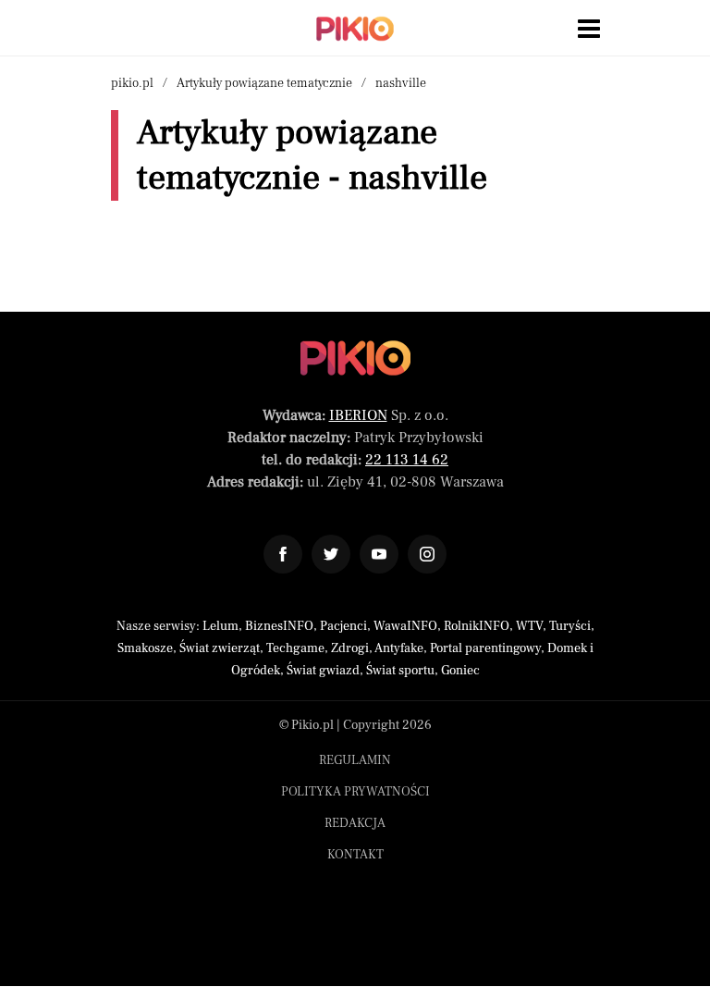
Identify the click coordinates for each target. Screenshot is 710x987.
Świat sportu (400, 670)
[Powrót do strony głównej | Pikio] (355, 28)
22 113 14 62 (406, 459)
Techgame (295, 648)
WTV (529, 626)
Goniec (460, 670)
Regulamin (355, 760)
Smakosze (145, 648)
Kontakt (355, 854)
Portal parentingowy (485, 648)
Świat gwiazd (323, 670)
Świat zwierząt (219, 648)
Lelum (220, 626)
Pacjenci (343, 626)
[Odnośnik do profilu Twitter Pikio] (331, 554)
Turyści (570, 626)
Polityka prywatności (355, 791)
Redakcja (355, 823)
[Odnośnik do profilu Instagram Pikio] (427, 554)
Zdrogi (350, 648)
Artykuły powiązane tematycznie (264, 83)
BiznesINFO (279, 626)
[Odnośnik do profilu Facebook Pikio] (282, 554)
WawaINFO (405, 626)
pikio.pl (132, 83)
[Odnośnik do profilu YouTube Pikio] (379, 554)
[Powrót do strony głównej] (355, 358)
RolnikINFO (476, 626)
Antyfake (398, 648)
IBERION (358, 415)
